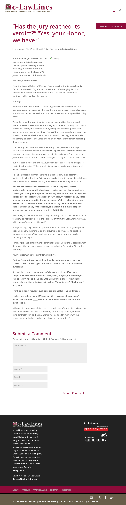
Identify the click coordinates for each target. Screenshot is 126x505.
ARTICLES (26, 490)
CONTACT (54, 490)
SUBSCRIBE (66, 490)
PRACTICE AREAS (40, 490)
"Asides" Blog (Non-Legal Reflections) (54, 49)
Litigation (74, 49)
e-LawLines (19, 49)
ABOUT (16, 490)
